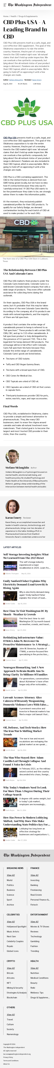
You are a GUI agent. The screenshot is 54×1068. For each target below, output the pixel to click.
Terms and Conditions (10, 1060)
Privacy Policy (8, 1057)
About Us (6, 1064)
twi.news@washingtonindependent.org (17, 1054)
